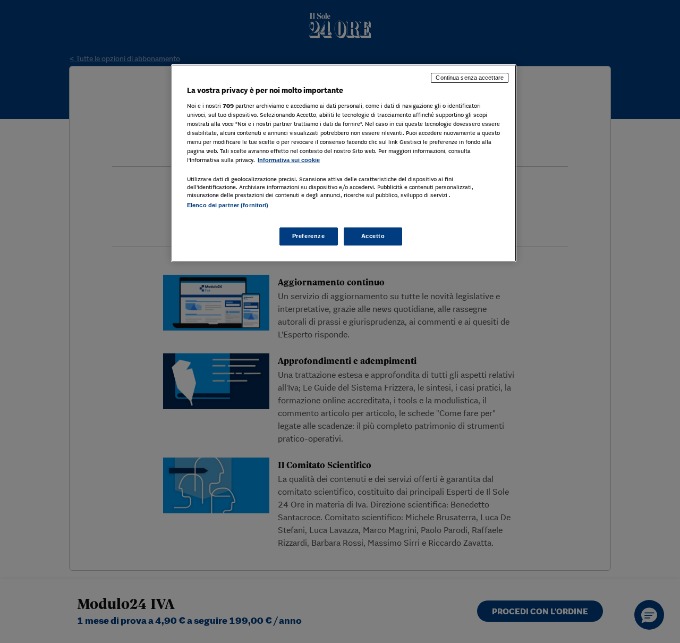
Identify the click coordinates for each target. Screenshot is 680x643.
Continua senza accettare (470, 77)
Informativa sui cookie (289, 160)
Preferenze (308, 236)
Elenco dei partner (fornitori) (227, 205)
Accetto (373, 236)
